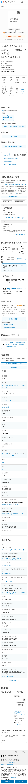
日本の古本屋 (7, 325)
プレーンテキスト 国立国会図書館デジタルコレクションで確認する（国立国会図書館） (15, 344)
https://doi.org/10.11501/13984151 (12, 550)
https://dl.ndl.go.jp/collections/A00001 (13, 593)
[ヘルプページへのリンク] (15, 30)
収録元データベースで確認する (15, 36)
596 (3, 462)
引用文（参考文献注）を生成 (11, 159)
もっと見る (20, 725)
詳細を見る (22, 91)
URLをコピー (9, 155)
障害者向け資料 (6, 565)
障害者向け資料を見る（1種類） (14, 146)
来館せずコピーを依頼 (7, 118)
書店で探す (14, 136)
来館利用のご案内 (20, 259)
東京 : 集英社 (5, 407)
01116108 (20, 453)
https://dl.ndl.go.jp (7, 676)
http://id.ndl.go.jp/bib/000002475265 (13, 514)
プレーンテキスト (7, 582)
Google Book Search (10, 327)
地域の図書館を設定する (14, 197)
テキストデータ (6, 573)
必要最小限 (7, 781)
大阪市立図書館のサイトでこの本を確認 (14, 217)
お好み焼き (5, 453)
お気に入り (5, 155)
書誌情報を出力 (8, 161)
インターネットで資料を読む (8, 762)
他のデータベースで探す (10, 164)
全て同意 (21, 781)
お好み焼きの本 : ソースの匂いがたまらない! (20, 713)
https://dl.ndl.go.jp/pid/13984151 (12, 559)
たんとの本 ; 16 (6, 400)
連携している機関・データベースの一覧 (14, 184)
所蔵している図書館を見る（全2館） (14, 127)
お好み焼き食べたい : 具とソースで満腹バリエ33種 (14, 386)
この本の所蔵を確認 (18, 234)
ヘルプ (15, 193)
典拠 (13, 455)
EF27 (3, 469)
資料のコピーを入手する (7, 764)
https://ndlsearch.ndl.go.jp (10, 505)
